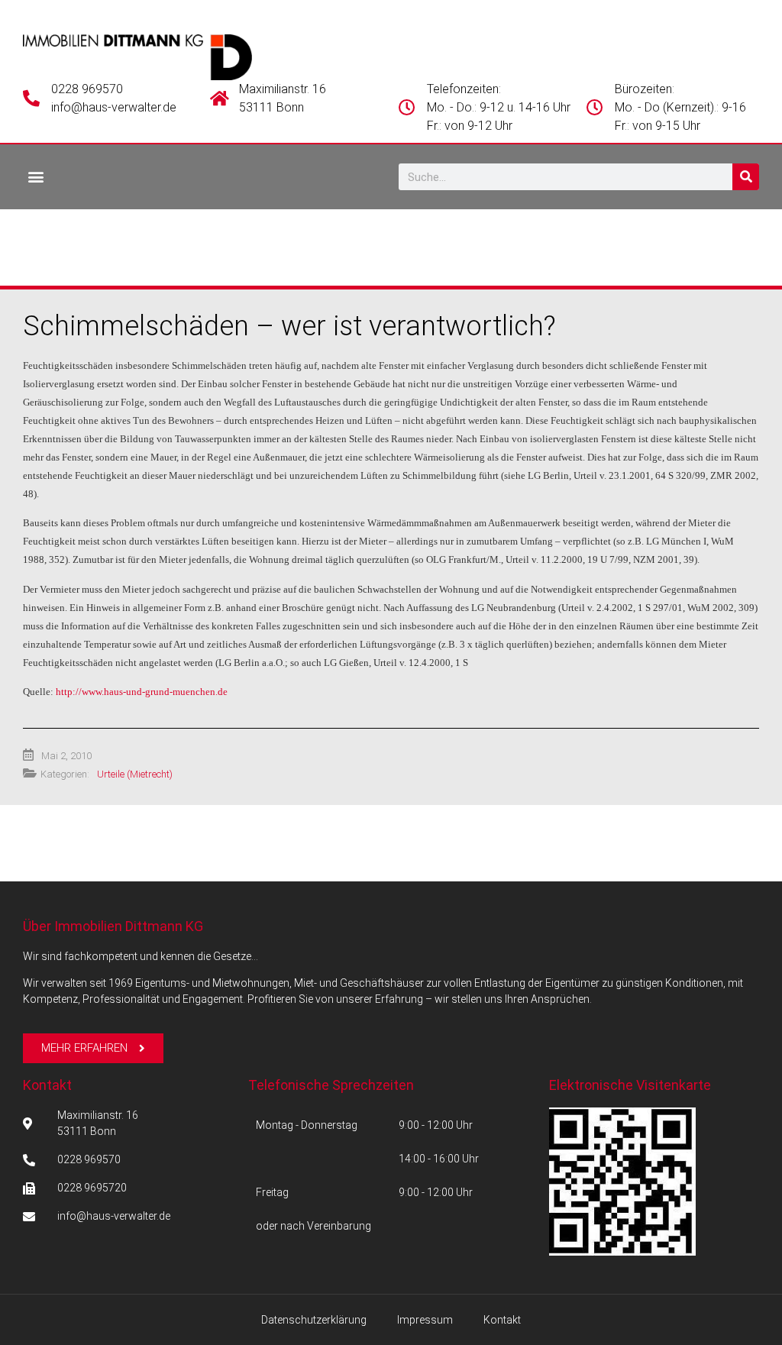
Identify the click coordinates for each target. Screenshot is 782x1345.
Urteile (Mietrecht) (135, 774)
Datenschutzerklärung (314, 1320)
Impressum (425, 1320)
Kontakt (47, 1085)
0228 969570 (87, 89)
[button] (35, 176)
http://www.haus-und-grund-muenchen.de (142, 691)
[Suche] (745, 176)
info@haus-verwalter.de (113, 107)
